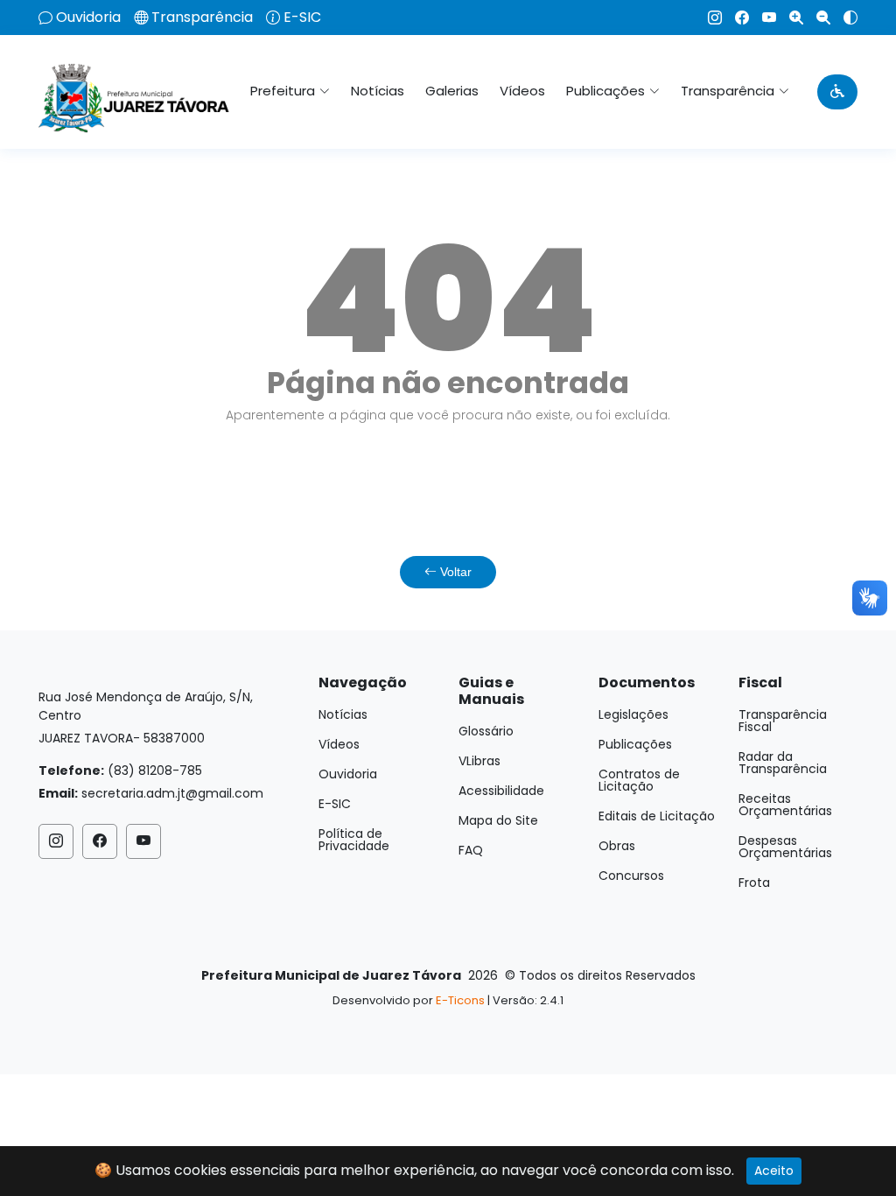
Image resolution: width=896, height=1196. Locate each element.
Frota (754, 882)
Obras (616, 846)
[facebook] (735, 18)
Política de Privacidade (353, 839)
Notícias (377, 90)
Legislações (633, 714)
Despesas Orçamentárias (785, 846)
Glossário (486, 731)
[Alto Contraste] (844, 18)
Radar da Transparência (782, 762)
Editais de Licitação (656, 816)
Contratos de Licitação (639, 780)
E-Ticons (460, 1000)
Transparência (202, 18)
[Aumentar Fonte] (789, 18)
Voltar (454, 572)
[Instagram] (708, 18)
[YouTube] (762, 18)
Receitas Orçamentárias (785, 804)
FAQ (470, 850)
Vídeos (522, 90)
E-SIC (302, 18)
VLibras (479, 761)
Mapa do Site (498, 820)
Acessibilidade (501, 790)
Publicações (635, 744)
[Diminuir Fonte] (816, 18)
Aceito (774, 1170)
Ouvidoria (88, 18)
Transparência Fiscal (782, 720)
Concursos (631, 875)
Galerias (452, 90)
